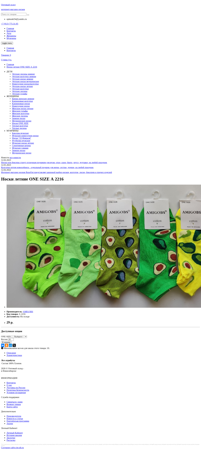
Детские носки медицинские (25, 81)
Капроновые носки (21, 103)
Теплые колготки (20, 126)
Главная (10, 28)
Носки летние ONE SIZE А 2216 (22, 67)
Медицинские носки (21, 121)
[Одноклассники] (6, 345)
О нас (9, 385)
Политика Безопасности (18, 390)
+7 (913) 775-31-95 (9, 24)
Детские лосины (19, 91)
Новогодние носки (21, 106)
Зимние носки (18, 118)
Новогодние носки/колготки (25, 84)
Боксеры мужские (20, 133)
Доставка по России (16, 387)
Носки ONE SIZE (20, 123)
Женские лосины (20, 116)
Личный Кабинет (15, 433)
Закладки (11, 438)
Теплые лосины (19, 128)
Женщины (11, 36)
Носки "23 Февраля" (21, 138)
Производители (14, 416)
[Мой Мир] (10, 345)
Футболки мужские (21, 140)
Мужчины (11, 38)
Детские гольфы (19, 94)
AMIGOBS (28, 311)
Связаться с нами (15, 402)
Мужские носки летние (23, 143)
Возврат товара (14, 404)
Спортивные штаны (21, 145)
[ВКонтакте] (2, 345)
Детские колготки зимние (24, 76)
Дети (9, 33)
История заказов (14, 435)
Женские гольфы (20, 111)
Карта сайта (12, 407)
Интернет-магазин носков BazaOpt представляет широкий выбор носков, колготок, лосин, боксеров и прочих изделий (56, 172)
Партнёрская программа (18, 421)
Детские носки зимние (22, 79)
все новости (15, 157)
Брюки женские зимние (23, 99)
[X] (14, 345)
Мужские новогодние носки (25, 135)
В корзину (6, 342)
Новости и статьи (15, 418)
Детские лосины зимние (23, 74)
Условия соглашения (16, 392)
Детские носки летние (22, 86)
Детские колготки (20, 89)
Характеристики (14, 355)
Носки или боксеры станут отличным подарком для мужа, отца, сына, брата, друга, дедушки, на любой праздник (54, 162)
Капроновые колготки (22, 101)
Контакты (11, 31)
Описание (11, 353)
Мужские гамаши (20, 148)
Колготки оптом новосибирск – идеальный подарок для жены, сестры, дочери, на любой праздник (47, 167)
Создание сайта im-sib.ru (12, 447)
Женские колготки (20, 113)
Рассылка (11, 440)
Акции (10, 423)
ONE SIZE (6, 336)
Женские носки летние (22, 108)
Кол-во (4, 339)
